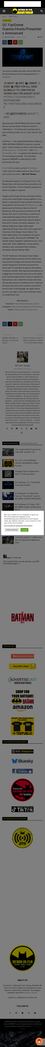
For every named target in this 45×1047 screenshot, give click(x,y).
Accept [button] (24, 530)
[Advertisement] (22, 4)
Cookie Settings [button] (11, 530)
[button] (4, 11)
